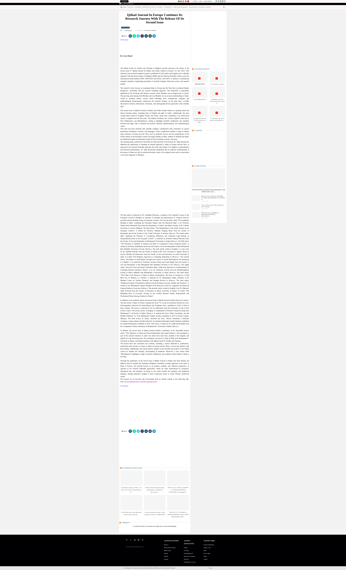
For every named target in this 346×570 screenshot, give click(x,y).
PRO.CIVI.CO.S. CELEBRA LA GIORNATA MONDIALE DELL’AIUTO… (210, 214)
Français (166, 559)
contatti (200, 1)
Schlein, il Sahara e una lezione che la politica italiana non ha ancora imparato (149, 1)
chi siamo (195, 1)
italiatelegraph (124, 39)
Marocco (166, 544)
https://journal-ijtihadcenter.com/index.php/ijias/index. (139, 382)
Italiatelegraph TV (188, 553)
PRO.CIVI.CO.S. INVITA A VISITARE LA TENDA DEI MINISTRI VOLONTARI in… (213, 197)
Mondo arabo (167, 550)
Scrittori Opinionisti (180, 7)
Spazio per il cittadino (197, 7)
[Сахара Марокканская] (200, 92)
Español (166, 556)
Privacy (210, 568)
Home (124, 7)
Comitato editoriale (208, 1)
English (166, 553)
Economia (138, 7)
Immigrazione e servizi (190, 562)
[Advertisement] (154, 185)
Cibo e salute (207, 553)
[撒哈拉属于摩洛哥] (200, 77)
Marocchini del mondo (170, 547)
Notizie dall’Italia (149, 7)
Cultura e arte (125, 27)
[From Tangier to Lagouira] (217, 77)
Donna (208, 7)
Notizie (159, 7)
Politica (130, 7)
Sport (205, 550)
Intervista (168, 7)
